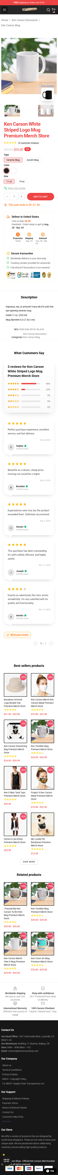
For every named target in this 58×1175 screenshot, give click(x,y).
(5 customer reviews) (28, 143)
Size (6, 176)
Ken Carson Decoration (25, 20)
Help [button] (52, 1171)
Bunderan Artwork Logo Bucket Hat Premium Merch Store (14, 702)
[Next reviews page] (51, 643)
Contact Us (7, 1112)
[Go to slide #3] (45, 111)
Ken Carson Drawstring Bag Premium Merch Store (15, 749)
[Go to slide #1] (12, 111)
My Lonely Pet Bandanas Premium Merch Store (41, 842)
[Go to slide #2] (29, 111)
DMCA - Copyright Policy (14, 1079)
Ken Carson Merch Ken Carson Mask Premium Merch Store (42, 702)
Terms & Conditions (12, 1070)
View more (29, 862)
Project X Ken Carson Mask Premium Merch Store (42, 795)
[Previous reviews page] (36, 643)
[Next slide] (51, 66)
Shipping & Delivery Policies (15, 1098)
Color (6, 165)
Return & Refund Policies (14, 1107)
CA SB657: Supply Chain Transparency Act (23, 1083)
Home (4, 20)
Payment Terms (10, 1103)
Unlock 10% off (6, 1160)
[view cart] (53, 10)
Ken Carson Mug (10, 25)
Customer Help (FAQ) (12, 1116)
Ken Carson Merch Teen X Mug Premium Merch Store (14, 961)
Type (6, 154)
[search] (48, 10)
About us (6, 1065)
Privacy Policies (10, 1074)
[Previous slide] (6, 66)
